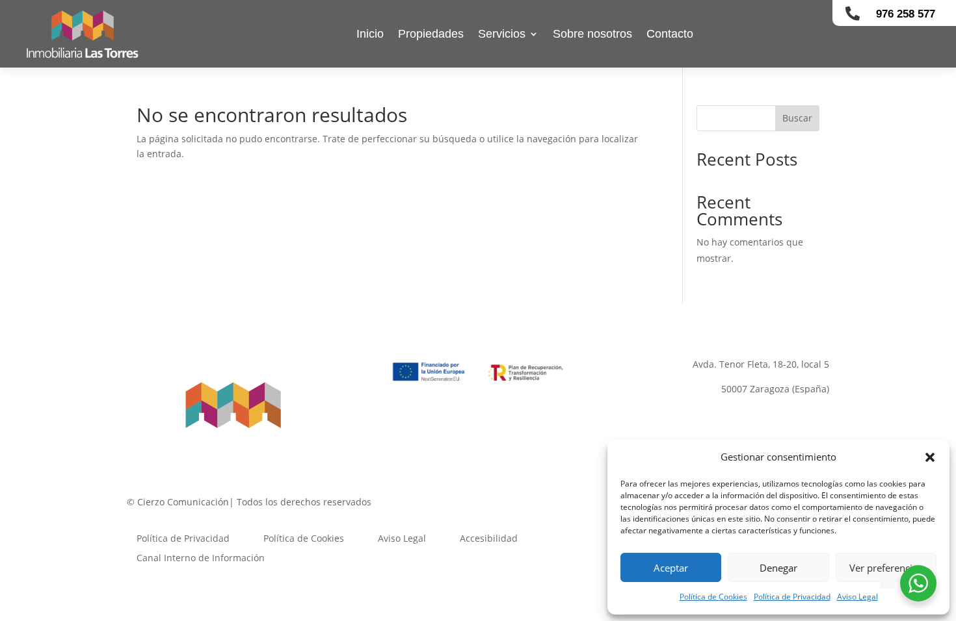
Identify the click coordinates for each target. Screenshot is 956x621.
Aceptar (671, 567)
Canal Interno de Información (201, 557)
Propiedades (431, 33)
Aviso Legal (857, 596)
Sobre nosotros (592, 33)
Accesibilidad (489, 537)
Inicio (370, 33)
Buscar (797, 118)
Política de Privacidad (792, 596)
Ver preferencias (885, 567)
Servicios (501, 33)
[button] (929, 457)
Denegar (778, 567)
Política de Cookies (713, 596)
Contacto (669, 33)
